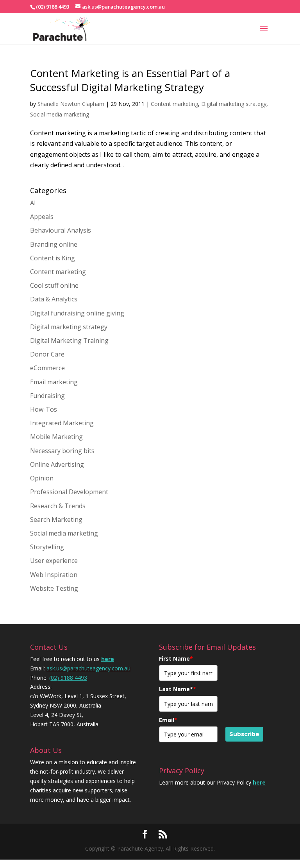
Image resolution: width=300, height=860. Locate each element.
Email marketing (54, 382)
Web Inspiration (53, 574)
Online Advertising (57, 464)
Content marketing (174, 104)
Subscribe (244, 734)
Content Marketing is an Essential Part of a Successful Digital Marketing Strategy (130, 80)
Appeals (42, 216)
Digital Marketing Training (69, 340)
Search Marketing (56, 519)
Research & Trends (58, 506)
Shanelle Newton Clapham (71, 104)
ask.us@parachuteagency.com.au (88, 668)
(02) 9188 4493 (68, 677)
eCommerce (47, 368)
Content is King (52, 258)
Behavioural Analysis (60, 230)
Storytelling (47, 547)
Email (168, 720)
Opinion (42, 478)
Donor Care (47, 354)
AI (33, 203)
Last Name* (177, 689)
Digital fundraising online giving (77, 313)
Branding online (53, 244)
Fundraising (47, 395)
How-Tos (43, 409)
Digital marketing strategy (233, 104)
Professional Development (69, 491)
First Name (176, 658)
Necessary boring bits (62, 450)
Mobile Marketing (56, 436)
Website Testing (54, 588)
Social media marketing (59, 114)
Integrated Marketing (62, 423)
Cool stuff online (54, 285)
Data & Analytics (53, 299)
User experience (54, 560)
